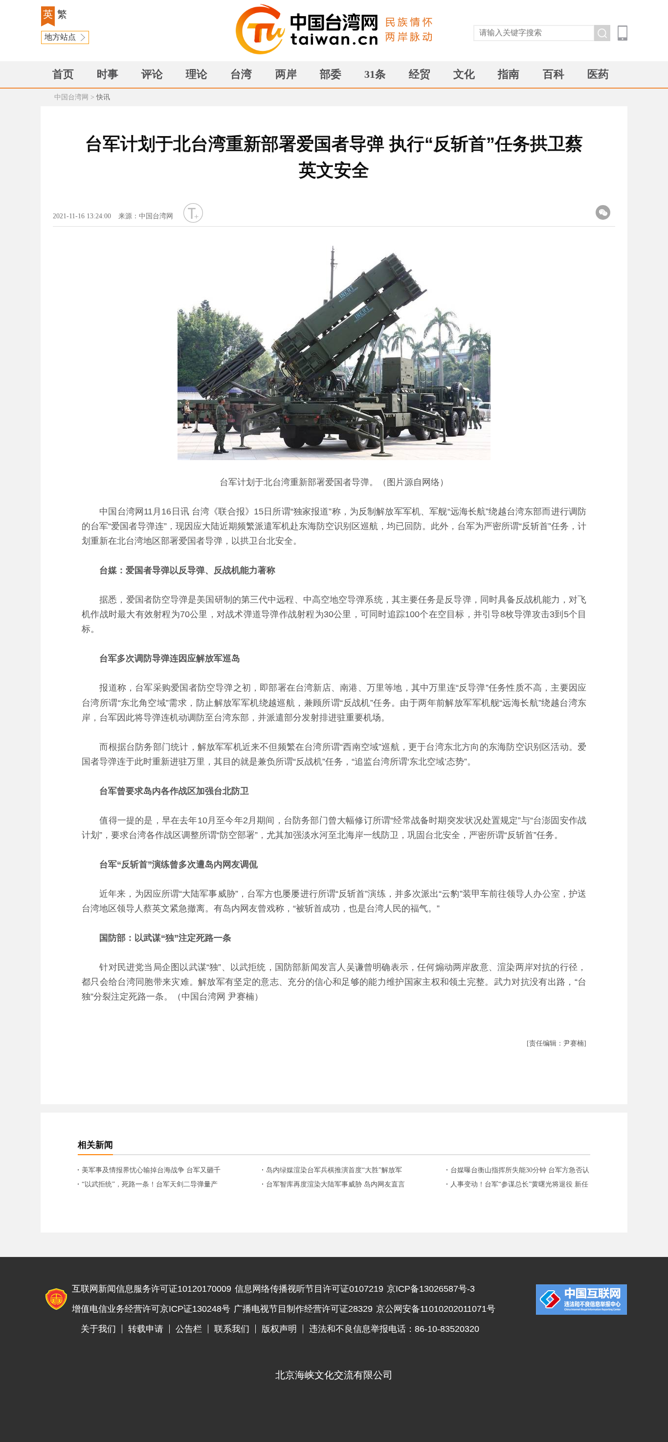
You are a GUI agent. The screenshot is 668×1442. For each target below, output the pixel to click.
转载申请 (145, 1329)
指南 (508, 74)
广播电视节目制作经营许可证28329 (303, 1308)
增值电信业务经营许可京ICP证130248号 (151, 1308)
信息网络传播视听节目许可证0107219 (309, 1288)
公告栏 (189, 1329)
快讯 (103, 97)
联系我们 (231, 1329)
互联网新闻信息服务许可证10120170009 (151, 1288)
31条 (375, 74)
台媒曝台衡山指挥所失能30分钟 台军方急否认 (519, 1170)
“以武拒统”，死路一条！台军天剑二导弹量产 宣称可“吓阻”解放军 (150, 1185)
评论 (152, 74)
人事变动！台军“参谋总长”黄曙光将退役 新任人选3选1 (519, 1185)
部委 (330, 74)
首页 (63, 74)
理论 (196, 74)
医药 (598, 74)
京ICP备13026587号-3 (431, 1288)
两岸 (286, 74)
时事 (107, 74)
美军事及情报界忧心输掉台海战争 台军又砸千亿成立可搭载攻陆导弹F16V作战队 (151, 1170)
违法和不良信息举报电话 (581, 1299)
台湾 (241, 74)
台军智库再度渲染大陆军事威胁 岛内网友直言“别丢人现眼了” (335, 1185)
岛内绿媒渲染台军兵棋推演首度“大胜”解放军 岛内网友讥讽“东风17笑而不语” (334, 1170)
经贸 (419, 74)
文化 (464, 74)
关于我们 (98, 1329)
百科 (553, 74)
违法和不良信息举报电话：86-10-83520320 (394, 1329)
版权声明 (279, 1329)
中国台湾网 (71, 97)
